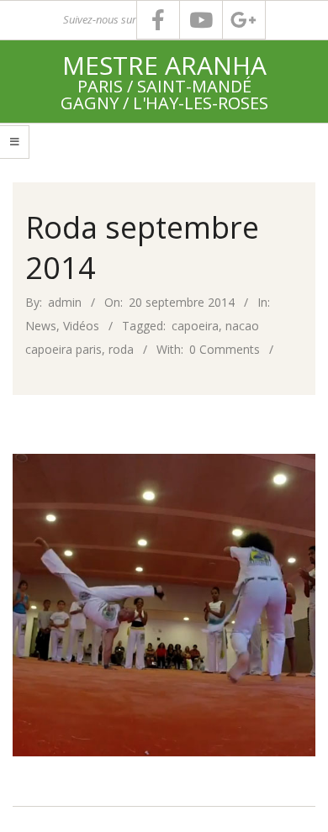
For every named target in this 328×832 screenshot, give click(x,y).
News (40, 326)
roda (121, 349)
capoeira (195, 326)
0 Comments (224, 349)
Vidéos (81, 326)
